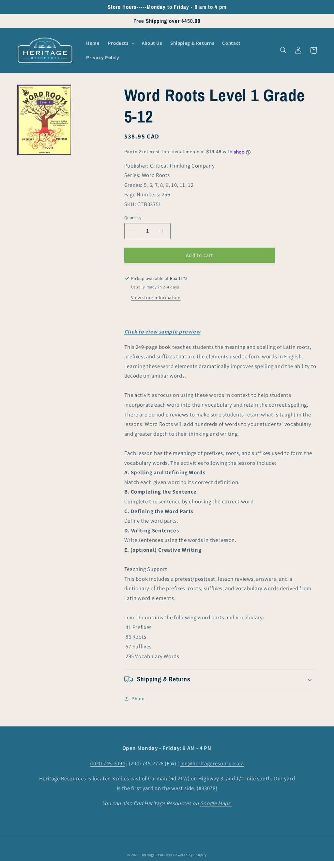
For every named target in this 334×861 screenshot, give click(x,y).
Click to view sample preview (162, 331)
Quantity (132, 217)
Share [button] (138, 698)
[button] (121, 43)
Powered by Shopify (189, 855)
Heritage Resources (157, 855)
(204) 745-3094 (107, 763)
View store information (156, 297)
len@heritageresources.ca (212, 763)
